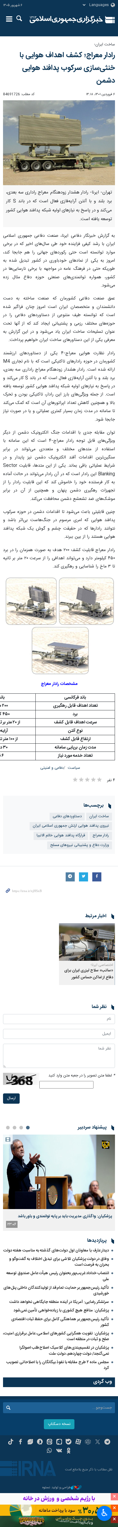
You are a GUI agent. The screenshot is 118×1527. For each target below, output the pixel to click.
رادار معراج (101, 835)
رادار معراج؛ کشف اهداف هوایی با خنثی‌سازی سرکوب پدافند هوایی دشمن (67, 68)
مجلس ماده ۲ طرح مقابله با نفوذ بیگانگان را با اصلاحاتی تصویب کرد (57, 1365)
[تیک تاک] (11, 1442)
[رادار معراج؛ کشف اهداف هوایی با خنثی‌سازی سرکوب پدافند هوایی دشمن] (59, 142)
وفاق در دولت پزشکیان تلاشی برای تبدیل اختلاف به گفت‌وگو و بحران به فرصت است (59, 1262)
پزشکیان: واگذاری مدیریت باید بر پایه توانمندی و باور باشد (65, 1216)
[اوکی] (68, 1451)
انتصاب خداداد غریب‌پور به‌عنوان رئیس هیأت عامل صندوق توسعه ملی (57, 1276)
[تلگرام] (107, 1442)
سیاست (74, 768)
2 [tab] (21, 1127)
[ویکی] (59, 1451)
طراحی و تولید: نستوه (56, 1487)
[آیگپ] (59, 1442)
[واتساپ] (49, 1451)
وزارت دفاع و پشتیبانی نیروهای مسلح (79, 845)
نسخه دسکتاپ (59, 1424)
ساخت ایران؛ (104, 44)
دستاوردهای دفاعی (67, 816)
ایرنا (66, 20)
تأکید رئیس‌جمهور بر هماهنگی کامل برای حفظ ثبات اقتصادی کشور (60, 1322)
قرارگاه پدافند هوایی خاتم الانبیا (61, 835)
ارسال (11, 1098)
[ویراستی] (30, 1442)
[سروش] (40, 1442)
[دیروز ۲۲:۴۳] (59, 1172)
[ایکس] (97, 1442)
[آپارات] (78, 1442)
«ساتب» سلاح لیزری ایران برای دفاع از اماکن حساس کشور (88, 973)
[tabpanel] (59, 1183)
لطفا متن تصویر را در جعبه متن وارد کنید (81, 1076)
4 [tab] (8, 1127)
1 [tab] (28, 1127)
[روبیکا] (88, 1442)
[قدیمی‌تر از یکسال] (87, 941)
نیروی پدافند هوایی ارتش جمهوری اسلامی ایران (71, 826)
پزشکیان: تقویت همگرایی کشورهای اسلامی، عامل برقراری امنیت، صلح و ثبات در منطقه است (56, 1336)
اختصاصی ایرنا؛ (102, 965)
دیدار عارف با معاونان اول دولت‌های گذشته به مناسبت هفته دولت (56, 1250)
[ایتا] (49, 1442)
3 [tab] (14, 1127)
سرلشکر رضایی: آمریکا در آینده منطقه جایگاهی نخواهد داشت (59, 1302)
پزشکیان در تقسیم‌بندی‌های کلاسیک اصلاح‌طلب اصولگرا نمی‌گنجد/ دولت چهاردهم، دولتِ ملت (64, 1350)
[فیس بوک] (20, 1442)
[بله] (68, 1442)
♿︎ (104, 1512)
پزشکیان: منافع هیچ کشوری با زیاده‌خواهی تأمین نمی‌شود (61, 1310)
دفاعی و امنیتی (52, 768)
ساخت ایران (99, 816)
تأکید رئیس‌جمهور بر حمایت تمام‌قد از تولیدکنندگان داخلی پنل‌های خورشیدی (56, 1290)
